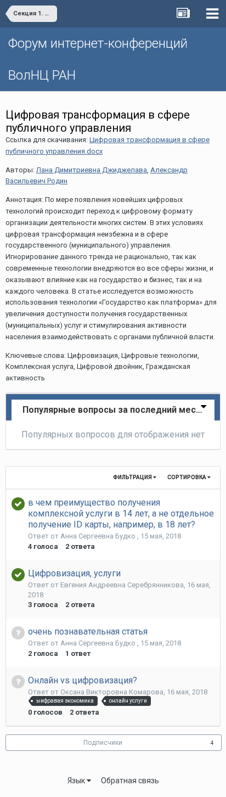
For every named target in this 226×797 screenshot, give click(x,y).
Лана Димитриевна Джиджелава (91, 170)
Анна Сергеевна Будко (98, 536)
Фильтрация (133, 477)
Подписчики (102, 743)
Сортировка (187, 477)
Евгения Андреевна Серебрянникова (122, 585)
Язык (77, 780)
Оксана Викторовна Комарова (111, 692)
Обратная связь (130, 780)
